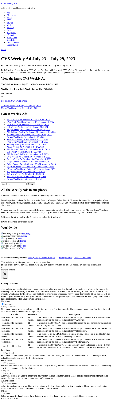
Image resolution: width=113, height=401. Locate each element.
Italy (20, 238)
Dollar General (13, 42)
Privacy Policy (65, 257)
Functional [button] (5, 350)
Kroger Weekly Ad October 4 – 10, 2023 (24, 179)
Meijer (9, 25)
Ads (8, 13)
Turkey (23, 248)
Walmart (10, 35)
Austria (23, 236)
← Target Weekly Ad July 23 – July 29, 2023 (21, 105)
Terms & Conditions (82, 257)
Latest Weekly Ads (9, 3)
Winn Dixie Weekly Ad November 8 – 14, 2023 (27, 142)
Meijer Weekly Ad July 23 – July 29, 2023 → (21, 108)
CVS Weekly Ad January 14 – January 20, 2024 (28, 124)
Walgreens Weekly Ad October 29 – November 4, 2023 (31, 169)
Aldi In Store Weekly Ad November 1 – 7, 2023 (28, 154)
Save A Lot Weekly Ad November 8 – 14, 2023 (27, 139)
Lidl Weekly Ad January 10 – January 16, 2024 (27, 127)
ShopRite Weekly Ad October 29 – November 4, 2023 (30, 166)
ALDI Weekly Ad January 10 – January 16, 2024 (28, 119)
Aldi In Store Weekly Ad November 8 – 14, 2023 (28, 149)
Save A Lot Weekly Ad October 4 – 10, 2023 (26, 176)
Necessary (8, 304)
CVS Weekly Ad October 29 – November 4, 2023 (28, 157)
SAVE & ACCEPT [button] (9, 398)
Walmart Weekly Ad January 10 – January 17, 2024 (29, 134)
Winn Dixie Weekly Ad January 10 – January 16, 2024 (30, 122)
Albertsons (11, 15)
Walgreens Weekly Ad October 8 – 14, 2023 (26, 171)
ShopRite (11, 40)
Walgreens (11, 32)
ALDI (9, 17)
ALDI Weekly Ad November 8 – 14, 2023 (25, 147)
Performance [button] (6, 360)
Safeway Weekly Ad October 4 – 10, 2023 (25, 174)
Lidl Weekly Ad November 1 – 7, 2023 (24, 152)
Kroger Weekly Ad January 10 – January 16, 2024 (28, 129)
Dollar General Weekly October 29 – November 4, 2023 (31, 164)
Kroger (10, 22)
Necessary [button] (5, 301)
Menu (3, 49)
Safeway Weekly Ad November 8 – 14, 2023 (26, 144)
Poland (23, 246)
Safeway (10, 27)
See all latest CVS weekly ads (14, 101)
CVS (9, 20)
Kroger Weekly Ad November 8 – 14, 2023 (26, 137)
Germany (26, 233)
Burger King (12, 45)
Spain (21, 243)
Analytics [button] (5, 370)
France (23, 241)
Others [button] (4, 391)
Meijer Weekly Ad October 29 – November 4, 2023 (29, 162)
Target (9, 30)
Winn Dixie (12, 37)
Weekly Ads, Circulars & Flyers (41, 257)
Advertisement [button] (7, 381)
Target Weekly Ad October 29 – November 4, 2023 (29, 159)
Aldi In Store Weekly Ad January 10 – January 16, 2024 (31, 132)
